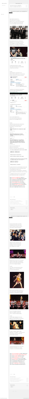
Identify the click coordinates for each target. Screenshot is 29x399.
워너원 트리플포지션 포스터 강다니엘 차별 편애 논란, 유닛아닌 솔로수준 (16, 201)
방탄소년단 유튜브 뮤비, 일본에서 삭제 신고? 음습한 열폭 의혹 (15, 5)
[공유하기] (11, 374)
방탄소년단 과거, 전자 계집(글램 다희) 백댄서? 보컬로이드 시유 (15, 203)
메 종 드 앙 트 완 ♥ (4, 3)
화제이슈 (2, 14)
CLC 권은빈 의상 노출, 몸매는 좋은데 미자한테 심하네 (14, 381)
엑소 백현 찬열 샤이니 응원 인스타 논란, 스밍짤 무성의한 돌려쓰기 (15, 200)
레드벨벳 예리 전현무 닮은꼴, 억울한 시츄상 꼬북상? (14, 202)
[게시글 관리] (12, 374)
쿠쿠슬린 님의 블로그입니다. (12, 208)
